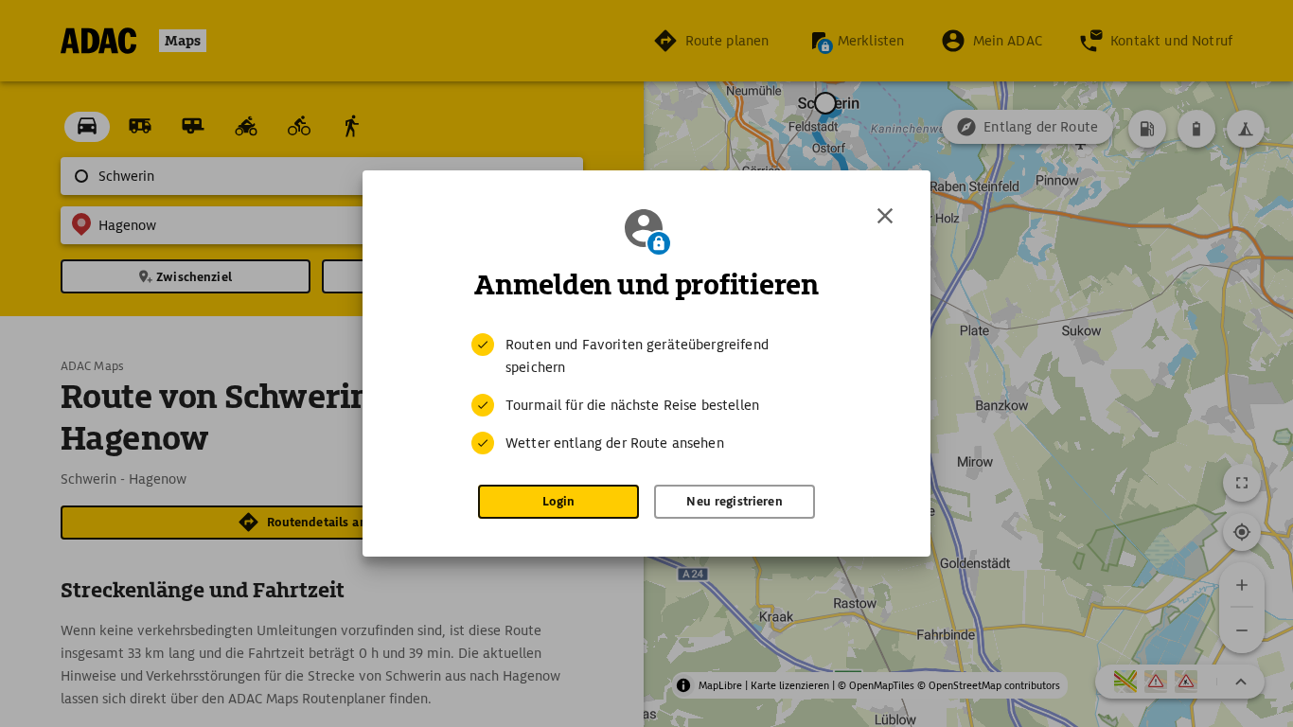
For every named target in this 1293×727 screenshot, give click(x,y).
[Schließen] (885, 216)
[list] (646, 393)
